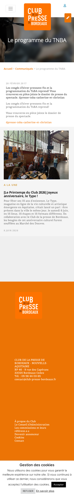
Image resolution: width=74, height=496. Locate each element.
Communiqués (24, 68)
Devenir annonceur (27, 434)
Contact (19, 440)
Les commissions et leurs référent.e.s (30, 429)
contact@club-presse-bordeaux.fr (35, 379)
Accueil (8, 68)
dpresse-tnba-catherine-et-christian (29, 122)
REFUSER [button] (28, 491)
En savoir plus (45, 491)
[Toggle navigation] (11, 8)
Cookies (19, 437)
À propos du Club (25, 421)
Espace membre (64, 6)
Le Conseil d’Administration (32, 424)
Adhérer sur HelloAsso (67, 17)
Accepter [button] (59, 484)
